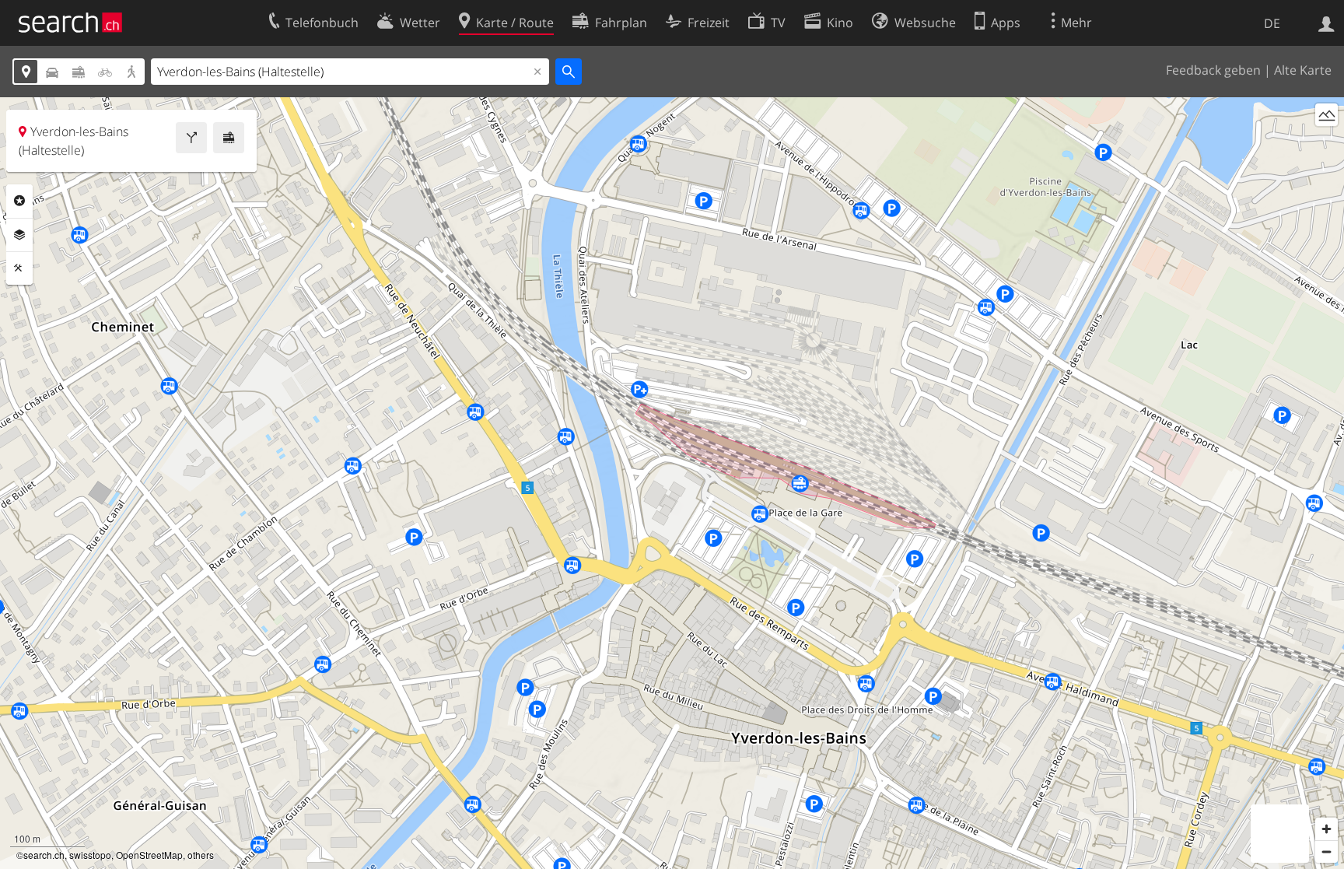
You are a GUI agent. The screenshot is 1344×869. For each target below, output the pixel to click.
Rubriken (19, 200)
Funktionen (19, 268)
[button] (800, 473)
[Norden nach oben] (1326, 143)
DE (1272, 23)
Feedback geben (1213, 70)
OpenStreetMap (149, 854)
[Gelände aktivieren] (1326, 114)
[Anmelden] (1326, 22)
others (200, 854)
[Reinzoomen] (1326, 829)
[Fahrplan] (228, 137)
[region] (672, 483)
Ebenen (19, 235)
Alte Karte (1303, 70)
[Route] (191, 137)
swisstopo (90, 854)
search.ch (44, 854)
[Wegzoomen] (1326, 851)
